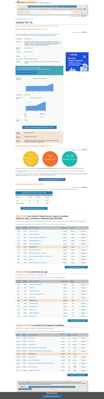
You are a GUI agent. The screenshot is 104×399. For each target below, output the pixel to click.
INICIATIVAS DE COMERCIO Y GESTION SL (37, 253)
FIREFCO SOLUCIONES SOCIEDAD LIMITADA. (37, 347)
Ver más (83, 231)
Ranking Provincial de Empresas (51, 6)
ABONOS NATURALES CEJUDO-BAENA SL (37, 237)
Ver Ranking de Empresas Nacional (77, 375)
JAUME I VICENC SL (32, 344)
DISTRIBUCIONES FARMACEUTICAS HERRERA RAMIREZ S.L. (41, 351)
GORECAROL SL (32, 297)
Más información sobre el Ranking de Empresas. (45, 35)
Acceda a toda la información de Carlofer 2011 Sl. (52, 179)
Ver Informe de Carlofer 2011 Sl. (52, 396)
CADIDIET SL (31, 259)
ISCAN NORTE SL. (32, 341)
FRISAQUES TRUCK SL (34, 303)
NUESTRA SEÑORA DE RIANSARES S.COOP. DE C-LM (40, 256)
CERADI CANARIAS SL (33, 367)
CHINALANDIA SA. (32, 357)
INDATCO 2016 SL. (32, 338)
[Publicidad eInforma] (77, 71)
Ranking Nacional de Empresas (35, 6)
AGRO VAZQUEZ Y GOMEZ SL (35, 250)
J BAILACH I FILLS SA (33, 231)
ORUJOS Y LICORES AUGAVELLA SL (36, 294)
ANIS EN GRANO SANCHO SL (35, 240)
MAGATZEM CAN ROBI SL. (34, 234)
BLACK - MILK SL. (32, 309)
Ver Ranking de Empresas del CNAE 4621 (76, 267)
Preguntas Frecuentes (34, 387)
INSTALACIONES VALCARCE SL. (36, 284)
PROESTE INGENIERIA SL (34, 313)
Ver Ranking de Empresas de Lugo (77, 320)
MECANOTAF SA (32, 316)
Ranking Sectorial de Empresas (67, 6)
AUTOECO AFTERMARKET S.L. (34, 360)
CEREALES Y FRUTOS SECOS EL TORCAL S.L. (38, 262)
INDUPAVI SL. (32, 287)
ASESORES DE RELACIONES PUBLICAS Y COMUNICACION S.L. (41, 363)
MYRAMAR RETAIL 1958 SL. (34, 370)
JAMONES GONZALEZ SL (34, 291)
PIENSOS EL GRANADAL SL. (35, 244)
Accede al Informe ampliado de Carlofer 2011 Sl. (39, 127)
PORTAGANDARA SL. (33, 306)
